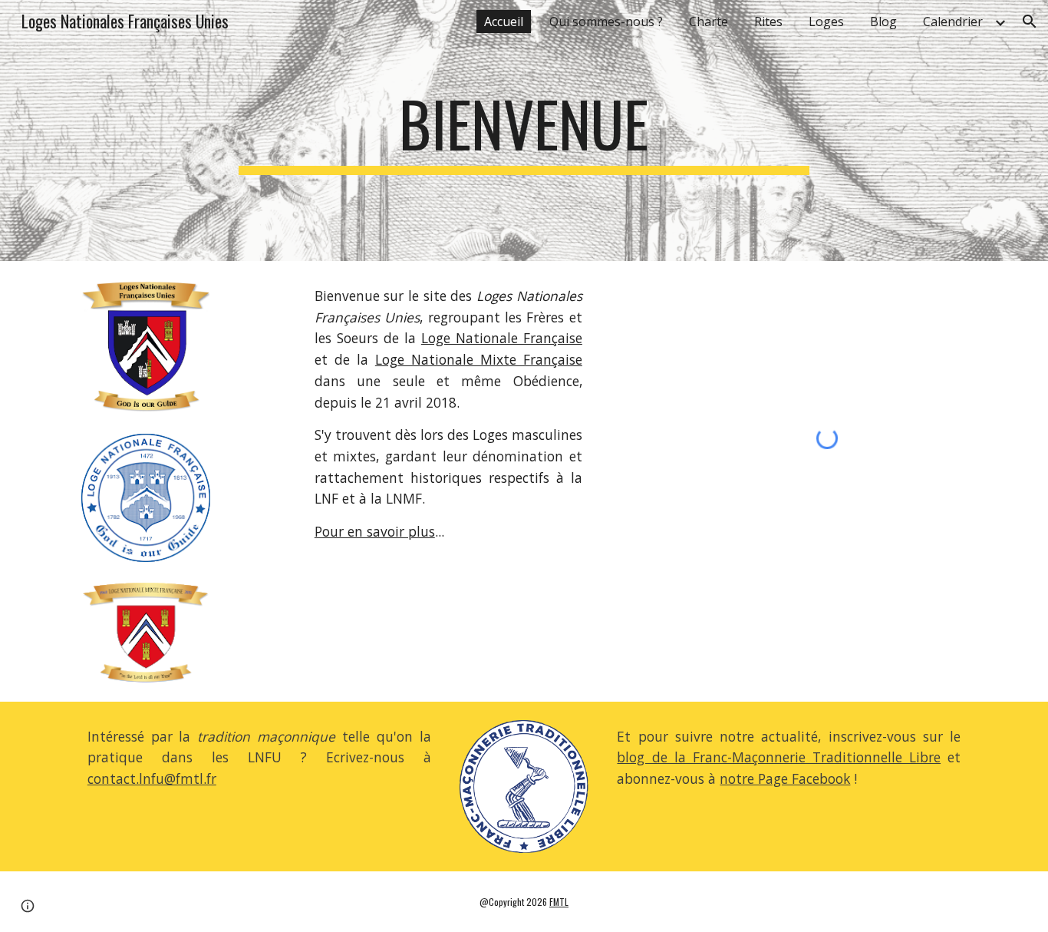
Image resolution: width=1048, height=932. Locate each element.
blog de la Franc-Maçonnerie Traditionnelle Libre (779, 757)
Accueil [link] (503, 21)
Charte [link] (708, 21)
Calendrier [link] (953, 21)
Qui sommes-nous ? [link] (606, 21)
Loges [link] (826, 21)
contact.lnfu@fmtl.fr (151, 778)
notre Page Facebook (785, 778)
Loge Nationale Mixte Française (478, 359)
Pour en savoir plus (375, 531)
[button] (1029, 21)
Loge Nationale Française (501, 338)
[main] (524, 130)
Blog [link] (883, 21)
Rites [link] (768, 21)
